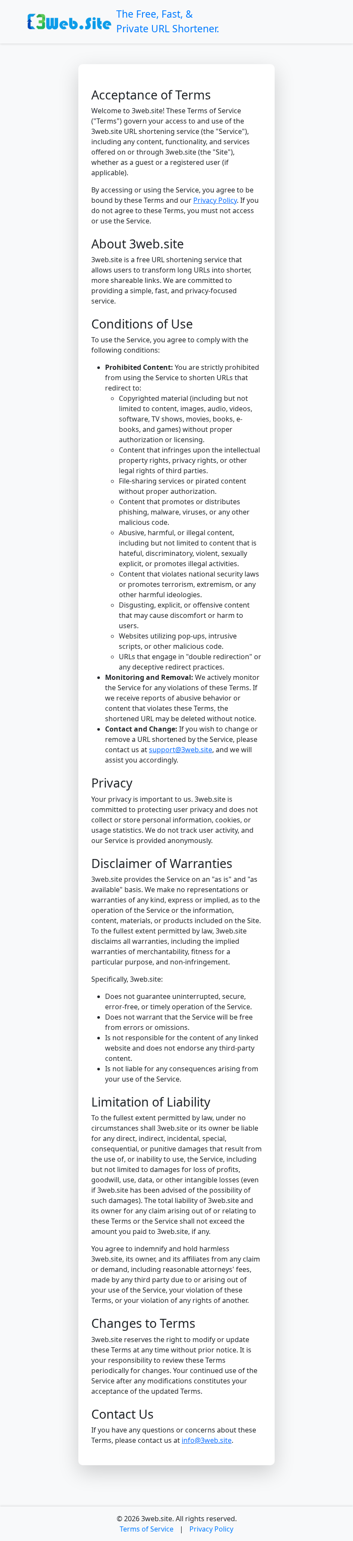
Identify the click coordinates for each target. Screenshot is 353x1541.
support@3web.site (180, 749)
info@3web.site (207, 1440)
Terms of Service (146, 1529)
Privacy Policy (215, 200)
